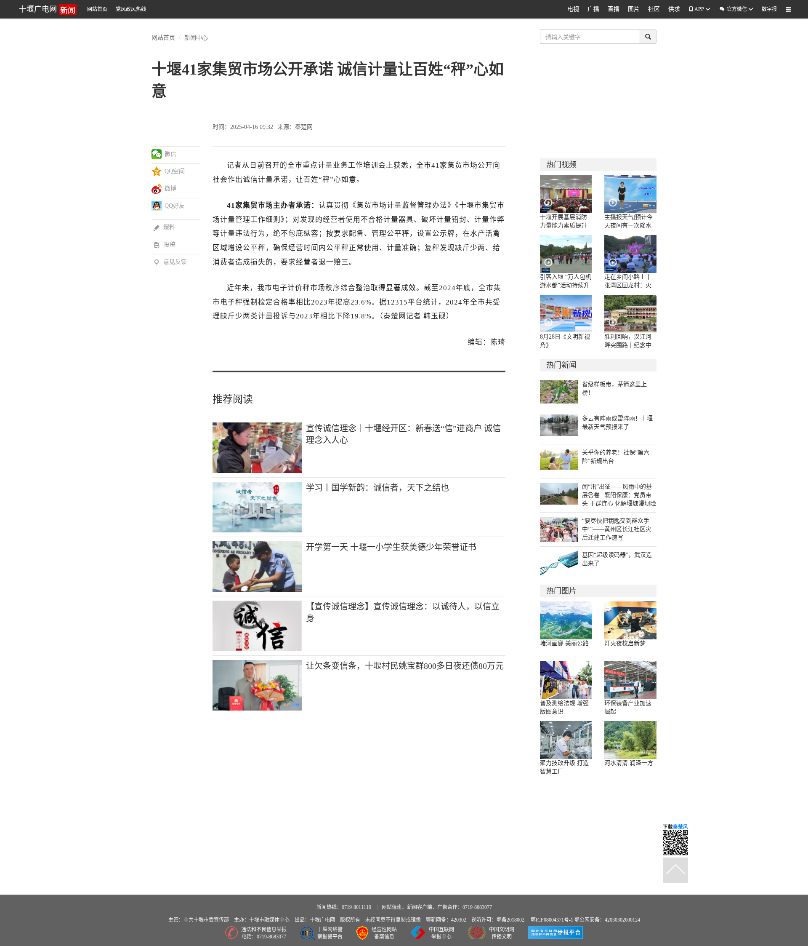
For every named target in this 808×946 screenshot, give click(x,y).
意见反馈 (170, 262)
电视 (573, 9)
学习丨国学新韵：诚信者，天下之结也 (377, 487)
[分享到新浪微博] (157, 189)
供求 (674, 9)
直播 (613, 9)
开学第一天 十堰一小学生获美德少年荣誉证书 (391, 547)
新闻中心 (196, 37)
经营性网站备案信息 (384, 933)
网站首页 (97, 9)
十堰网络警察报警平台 (330, 933)
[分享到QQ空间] (157, 171)
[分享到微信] (157, 154)
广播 (593, 9)
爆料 (164, 227)
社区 (654, 9)
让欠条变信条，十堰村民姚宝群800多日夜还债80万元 (405, 666)
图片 (634, 9)
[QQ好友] (157, 206)
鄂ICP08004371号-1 (552, 920)
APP (699, 9)
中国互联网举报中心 (441, 933)
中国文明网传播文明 (501, 933)
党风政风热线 (131, 9)
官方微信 (733, 9)
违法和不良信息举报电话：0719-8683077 (264, 933)
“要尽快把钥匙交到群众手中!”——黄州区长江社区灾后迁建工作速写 (616, 529)
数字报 (769, 9)
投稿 (164, 244)
